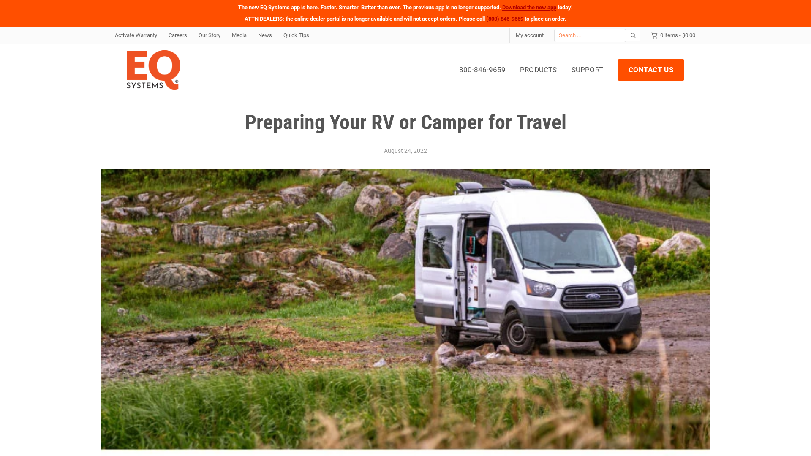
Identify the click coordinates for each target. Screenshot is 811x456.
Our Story (209, 35)
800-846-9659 (482, 69)
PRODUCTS (538, 69)
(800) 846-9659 (504, 19)
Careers (178, 35)
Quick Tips (296, 35)
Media (239, 35)
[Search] (633, 35)
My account (530, 35)
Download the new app (529, 7)
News (265, 35)
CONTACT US (651, 69)
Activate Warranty (136, 35)
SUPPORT (587, 69)
